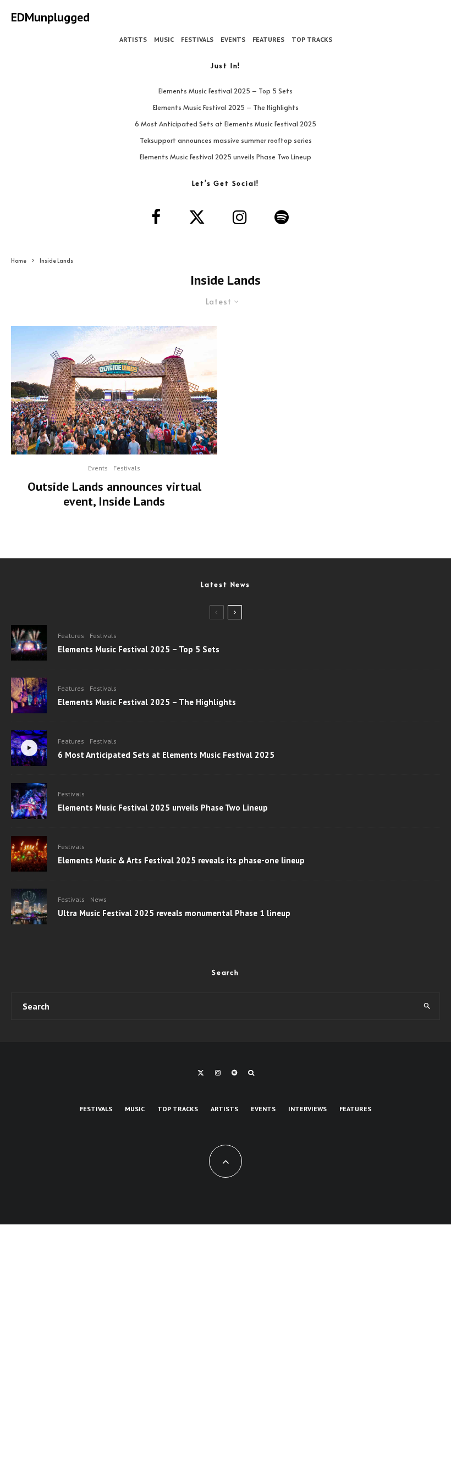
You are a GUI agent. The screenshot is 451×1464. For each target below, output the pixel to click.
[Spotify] (234, 1073)
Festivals (197, 39)
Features (268, 39)
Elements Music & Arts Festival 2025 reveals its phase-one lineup (181, 861)
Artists (133, 39)
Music (164, 39)
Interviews (307, 1109)
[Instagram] (218, 1073)
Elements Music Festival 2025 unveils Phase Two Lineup (225, 156)
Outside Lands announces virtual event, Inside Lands (114, 493)
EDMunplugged (50, 17)
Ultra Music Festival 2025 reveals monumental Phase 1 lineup (174, 913)
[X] (201, 1073)
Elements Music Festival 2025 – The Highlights (226, 107)
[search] (426, 1006)
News (98, 899)
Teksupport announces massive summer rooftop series (226, 140)
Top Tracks (312, 39)
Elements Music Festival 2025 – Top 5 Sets (225, 90)
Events (233, 39)
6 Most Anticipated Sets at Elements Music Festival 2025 (225, 123)
